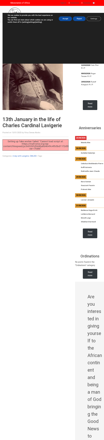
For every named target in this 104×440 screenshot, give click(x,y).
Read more (90, 105)
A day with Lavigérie (21, 156)
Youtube (86, 3)
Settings (93, 18)
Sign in (63, 3)
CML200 (33, 156)
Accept (65, 18)
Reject (79, 18)
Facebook (74, 3)
